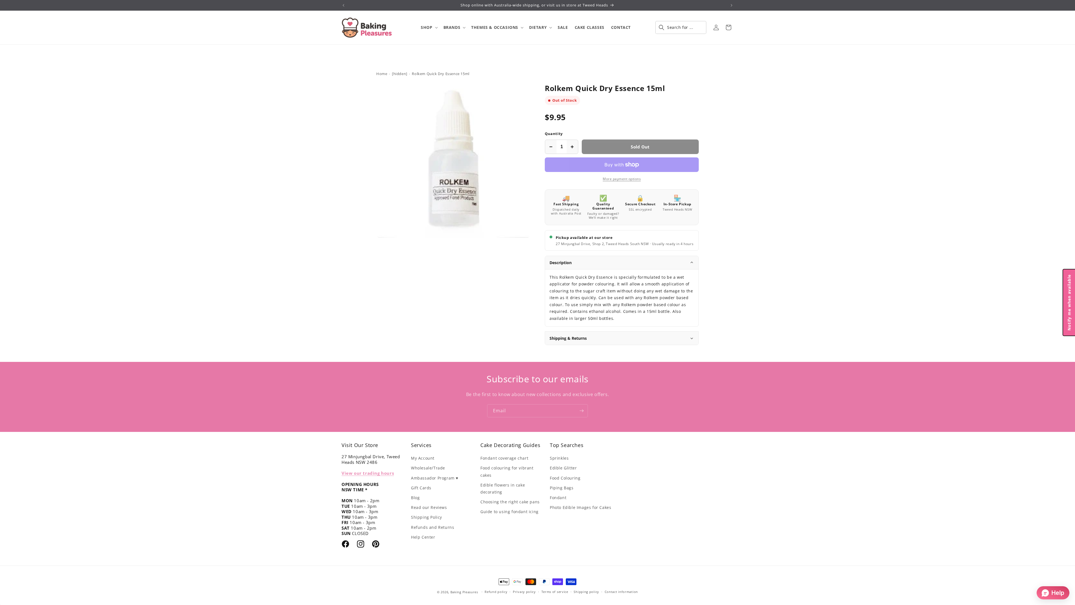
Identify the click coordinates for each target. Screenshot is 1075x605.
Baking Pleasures (464, 592)
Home (381, 73)
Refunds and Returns (432, 527)
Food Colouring (565, 478)
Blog (415, 497)
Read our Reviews (429, 507)
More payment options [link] (622, 178)
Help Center (423, 537)
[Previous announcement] (343, 5)
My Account (422, 458)
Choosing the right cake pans (510, 501)
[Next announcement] (731, 5)
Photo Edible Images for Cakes (580, 507)
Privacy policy (524, 592)
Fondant (558, 497)
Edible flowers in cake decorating (502, 488)
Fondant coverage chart (504, 458)
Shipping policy (586, 592)
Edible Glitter (563, 468)
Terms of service (554, 592)
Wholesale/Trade (428, 468)
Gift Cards (421, 487)
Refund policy (496, 592)
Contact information (621, 592)
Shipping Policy (426, 517)
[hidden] (399, 73)
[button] (428, 27)
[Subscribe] (581, 410)
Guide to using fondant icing (509, 511)
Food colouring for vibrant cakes (507, 471)
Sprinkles (559, 458)
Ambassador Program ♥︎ (434, 478)
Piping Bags (562, 487)
